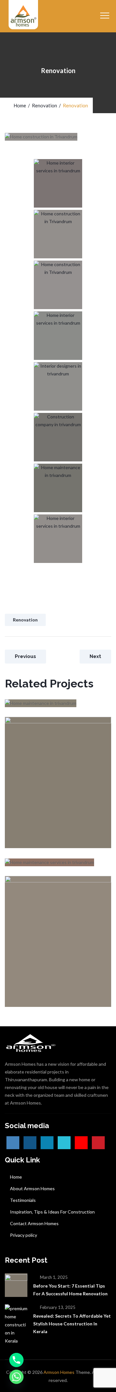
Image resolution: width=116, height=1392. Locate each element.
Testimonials (23, 1200)
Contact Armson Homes (34, 1223)
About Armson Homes (32, 1188)
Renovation (25, 619)
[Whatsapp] (16, 1377)
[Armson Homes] (23, 16)
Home (19, 105)
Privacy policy (23, 1235)
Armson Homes (59, 1372)
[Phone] (16, 1360)
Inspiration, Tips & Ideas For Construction (52, 1211)
